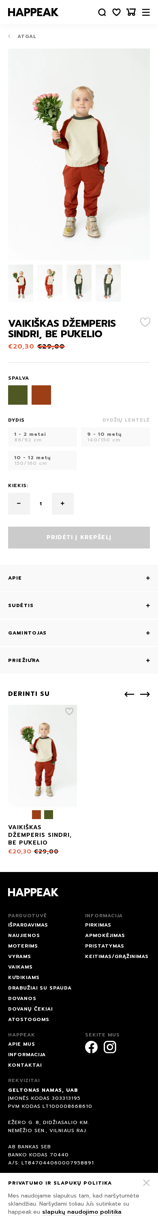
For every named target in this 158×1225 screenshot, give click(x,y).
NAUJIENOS (24, 935)
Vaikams (20, 967)
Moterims (23, 946)
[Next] (145, 694)
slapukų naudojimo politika (82, 1212)
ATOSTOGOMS (28, 1019)
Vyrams (19, 956)
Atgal (25, 36)
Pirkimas (98, 925)
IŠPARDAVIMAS (28, 925)
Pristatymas (104, 946)
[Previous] (129, 694)
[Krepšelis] (131, 12)
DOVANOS (22, 998)
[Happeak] (33, 12)
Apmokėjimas (105, 935)
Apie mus (21, 1044)
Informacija (27, 1054)
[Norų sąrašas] (116, 12)
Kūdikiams (24, 977)
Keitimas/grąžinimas (117, 956)
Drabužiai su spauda (40, 988)
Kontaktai (25, 1065)
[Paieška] (102, 12)
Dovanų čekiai (30, 1009)
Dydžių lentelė (126, 420)
